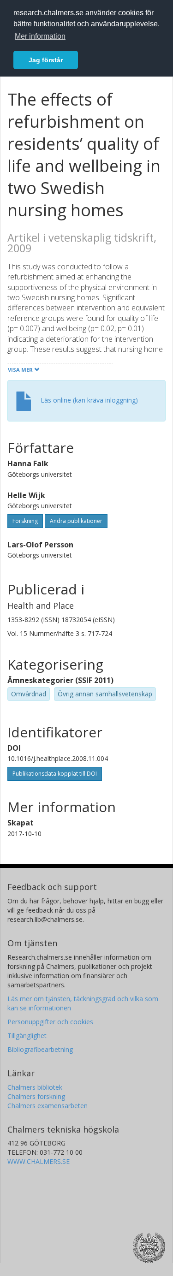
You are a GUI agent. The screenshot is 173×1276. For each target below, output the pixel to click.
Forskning (25, 521)
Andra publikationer (76, 521)
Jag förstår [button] (46, 60)
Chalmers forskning (36, 1096)
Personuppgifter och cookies (50, 1021)
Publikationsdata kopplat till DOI (54, 773)
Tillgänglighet (27, 1035)
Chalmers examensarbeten (47, 1105)
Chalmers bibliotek (34, 1087)
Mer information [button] (40, 36)
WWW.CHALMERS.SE (38, 1161)
